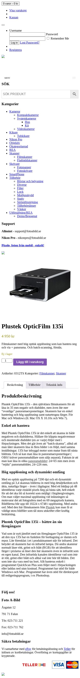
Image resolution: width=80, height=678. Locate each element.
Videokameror (26, 129)
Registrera (15, 50)
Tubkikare (23, 136)
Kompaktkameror (28, 115)
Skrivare (14, 163)
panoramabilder (37, 461)
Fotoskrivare (24, 170)
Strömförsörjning (27, 202)
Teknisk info (54, 384)
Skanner (14, 153)
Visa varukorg (18, 10)
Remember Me (59, 38)
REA (12, 149)
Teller (67, 648)
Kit (27, 125)
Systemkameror (26, 118)
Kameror (14, 111)
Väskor (21, 209)
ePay (28, 648)
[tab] (15, 384)
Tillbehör (14, 177)
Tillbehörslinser (26, 205)
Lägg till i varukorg (30, 362)
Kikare (13, 132)
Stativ (20, 198)
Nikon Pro (15, 139)
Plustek (50, 507)
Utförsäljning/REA (21, 212)
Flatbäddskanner (27, 160)
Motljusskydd (25, 195)
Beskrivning (15, 384)
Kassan (13, 17)
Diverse (22, 184)
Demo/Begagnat (27, 216)
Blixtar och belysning (30, 181)
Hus (27, 122)
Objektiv (14, 143)
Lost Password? (29, 42)
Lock (20, 191)
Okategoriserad (18, 146)
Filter (20, 188)
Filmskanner (24, 156)
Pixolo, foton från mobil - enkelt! (23, 245)
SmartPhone (16, 174)
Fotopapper (24, 167)
